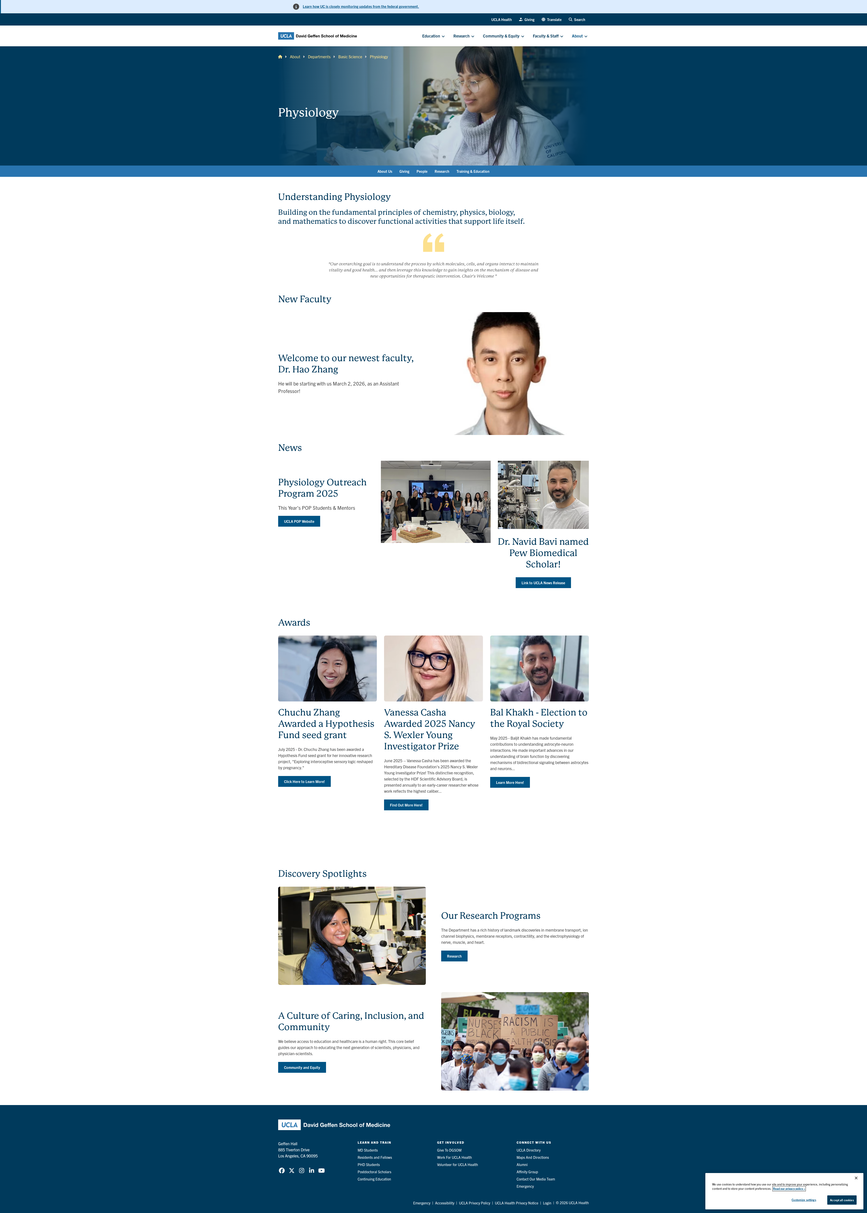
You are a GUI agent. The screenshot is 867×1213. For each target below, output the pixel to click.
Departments (319, 56)
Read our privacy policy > (789, 1189)
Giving (404, 171)
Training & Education (473, 171)
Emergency (525, 1186)
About (295, 56)
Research (442, 171)
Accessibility (444, 1203)
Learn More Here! (510, 782)
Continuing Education (374, 1179)
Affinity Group (527, 1171)
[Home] (280, 57)
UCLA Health (501, 19)
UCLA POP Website (299, 521)
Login (547, 1203)
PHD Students (369, 1164)
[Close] (856, 1178)
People (422, 171)
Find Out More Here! (406, 805)
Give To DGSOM (449, 1150)
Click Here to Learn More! (304, 781)
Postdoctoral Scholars (374, 1171)
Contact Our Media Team (536, 1179)
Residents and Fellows (375, 1157)
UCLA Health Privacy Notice (516, 1203)
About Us (385, 171)
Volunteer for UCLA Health (457, 1164)
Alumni (522, 1164)
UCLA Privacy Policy (474, 1203)
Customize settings (804, 1200)
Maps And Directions (533, 1157)
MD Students (368, 1150)
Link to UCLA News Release (543, 582)
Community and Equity (302, 1067)
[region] (784, 1191)
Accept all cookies (842, 1200)
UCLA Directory (529, 1150)
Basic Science (350, 56)
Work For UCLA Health (454, 1157)
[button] (551, 19)
